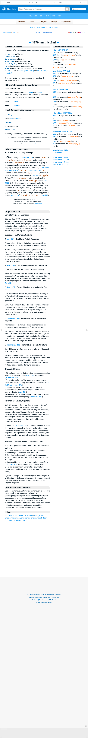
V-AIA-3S (64, 90)
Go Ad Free (4, 729)
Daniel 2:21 (9, 283)
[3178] (2, 335)
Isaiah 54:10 (13, 170)
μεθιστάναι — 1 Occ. (60, 164)
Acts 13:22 (11, 265)
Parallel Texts (21, 520)
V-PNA (69, 113)
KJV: (54, 60)
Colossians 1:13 (35, 170)
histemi (39, 92)
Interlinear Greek (11, 516)
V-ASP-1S (64, 50)
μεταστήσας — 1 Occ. (61, 160)
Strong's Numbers (40, 516)
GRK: (54, 53)
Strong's (8, 32)
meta (31, 92)
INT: (54, 65)
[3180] (85, 335)
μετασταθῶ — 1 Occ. (60, 157)
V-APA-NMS (65, 71)
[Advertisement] (44, 563)
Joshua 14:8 (43, 195)
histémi (19, 119)
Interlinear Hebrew (26, 516)
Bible (4, 32)
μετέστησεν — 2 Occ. (61, 162)
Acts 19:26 (15, 195)
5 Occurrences (58, 153)
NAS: (54, 55)
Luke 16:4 (35, 175)
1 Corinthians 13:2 (26, 158)
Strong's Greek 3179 (60, 150)
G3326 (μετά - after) (26, 71)
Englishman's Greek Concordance (17, 518)
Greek (13, 32)
